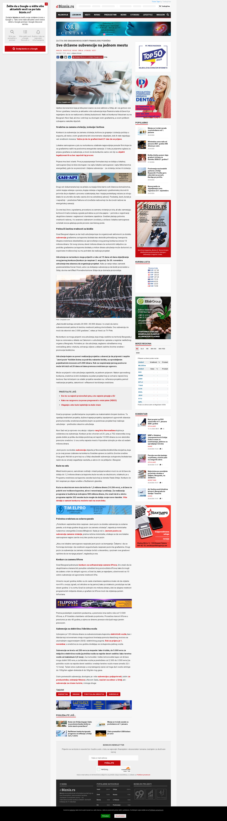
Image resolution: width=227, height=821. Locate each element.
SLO (142, 349)
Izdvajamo (152, 426)
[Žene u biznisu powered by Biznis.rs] (161, 794)
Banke (150, 446)
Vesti (87, 15)
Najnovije (63, 15)
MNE (138, 353)
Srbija (80, 50)
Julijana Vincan (76, 53)
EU (98, 805)
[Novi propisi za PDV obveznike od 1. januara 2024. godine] (142, 422)
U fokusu (134, 15)
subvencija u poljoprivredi (110, 676)
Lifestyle (148, 15)
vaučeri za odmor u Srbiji (110, 680)
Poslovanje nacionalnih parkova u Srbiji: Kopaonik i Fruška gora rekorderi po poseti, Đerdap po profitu (157, 173)
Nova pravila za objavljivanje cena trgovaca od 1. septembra (158, 188)
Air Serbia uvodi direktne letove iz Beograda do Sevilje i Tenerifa (158, 491)
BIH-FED (162, 349)
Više (105, 57)
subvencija (61, 237)
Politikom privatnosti (143, 775)
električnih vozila (118, 634)
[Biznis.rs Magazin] (153, 224)
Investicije (67, 50)
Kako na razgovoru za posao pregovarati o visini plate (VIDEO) (89, 400)
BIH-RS (153, 349)
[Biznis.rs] (67, 790)
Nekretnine (152, 480)
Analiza (59, 50)
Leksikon (76, 15)
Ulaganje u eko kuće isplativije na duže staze (81, 405)
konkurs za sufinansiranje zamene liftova (98, 565)
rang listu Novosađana (105, 430)
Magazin (161, 15)
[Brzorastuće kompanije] (150, 794)
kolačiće (72, 810)
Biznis (123, 15)
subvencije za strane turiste (69, 683)
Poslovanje (116, 805)
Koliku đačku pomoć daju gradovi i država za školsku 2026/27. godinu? (158, 157)
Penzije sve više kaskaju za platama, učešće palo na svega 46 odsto (157, 457)
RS (137, 349)
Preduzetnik (110, 15)
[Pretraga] (168, 15)
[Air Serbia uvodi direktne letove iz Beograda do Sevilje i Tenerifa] (142, 492)
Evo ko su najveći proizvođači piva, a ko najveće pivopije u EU (88, 396)
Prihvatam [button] (105, 816)
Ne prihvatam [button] (120, 816)
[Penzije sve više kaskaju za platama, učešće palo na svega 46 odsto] (142, 458)
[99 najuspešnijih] (139, 794)
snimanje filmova (77, 680)
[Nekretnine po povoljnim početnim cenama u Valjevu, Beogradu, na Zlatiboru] (142, 474)
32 (163, 429)
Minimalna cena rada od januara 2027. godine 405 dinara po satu (158, 144)
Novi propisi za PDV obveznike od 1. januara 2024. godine (157, 421)
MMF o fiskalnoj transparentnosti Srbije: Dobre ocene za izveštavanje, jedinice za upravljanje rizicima (158, 439)
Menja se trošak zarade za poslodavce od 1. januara (157, 130)
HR (147, 349)
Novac (97, 15)
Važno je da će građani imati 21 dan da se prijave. (99, 139)
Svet (98, 794)
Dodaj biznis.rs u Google (27, 49)
